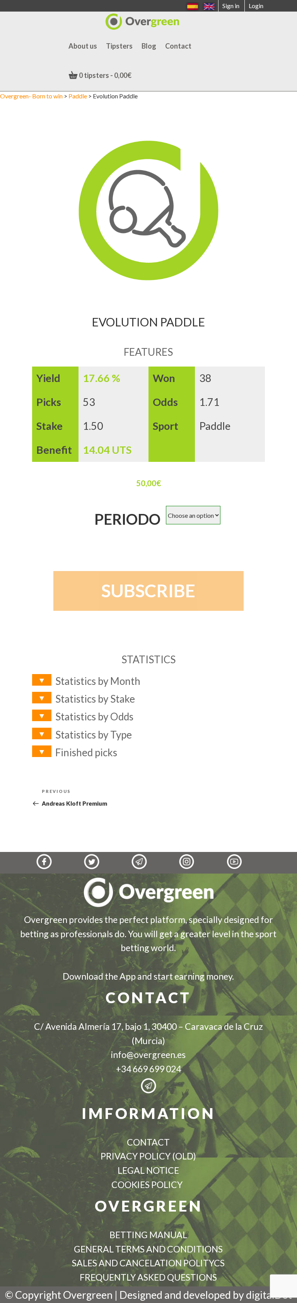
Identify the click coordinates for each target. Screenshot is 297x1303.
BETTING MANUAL (148, 1234)
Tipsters (119, 46)
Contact (178, 46)
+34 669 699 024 (148, 1068)
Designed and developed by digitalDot (205, 1294)
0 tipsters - (104, 75)
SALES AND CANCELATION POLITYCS (148, 1262)
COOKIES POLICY (148, 1184)
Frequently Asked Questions (148, 1277)
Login (256, 5)
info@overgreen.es (148, 1054)
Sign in (230, 5)
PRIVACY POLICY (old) (148, 1156)
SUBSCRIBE (148, 590)
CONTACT (148, 1142)
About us (82, 46)
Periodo (127, 519)
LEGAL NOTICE (148, 1170)
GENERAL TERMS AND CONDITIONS (148, 1249)
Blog (149, 46)
